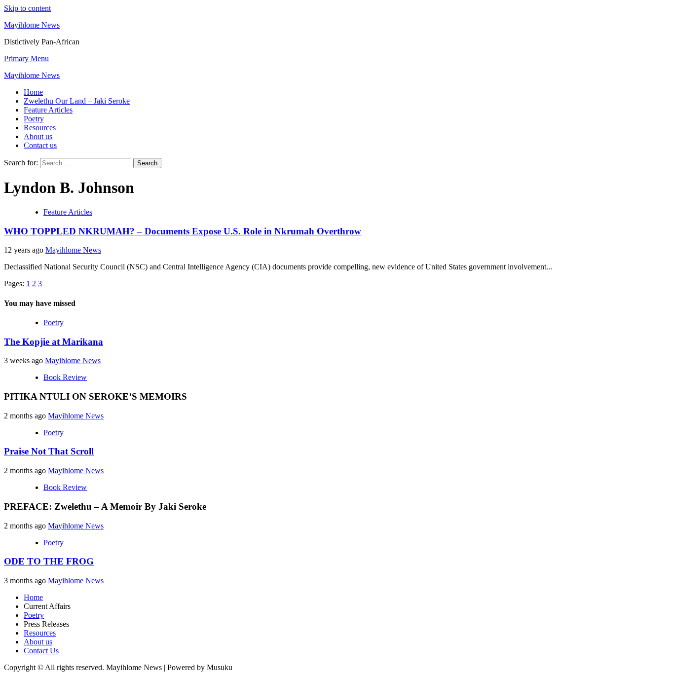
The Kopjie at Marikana (53, 342)
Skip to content (27, 8)
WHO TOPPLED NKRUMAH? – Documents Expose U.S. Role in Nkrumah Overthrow (182, 231)
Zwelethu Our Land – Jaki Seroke (77, 101)
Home (33, 92)
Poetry (34, 118)
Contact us (40, 145)
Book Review (65, 377)
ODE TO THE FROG (49, 561)
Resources (40, 127)
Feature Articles (48, 110)
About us (38, 136)
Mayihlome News (32, 25)
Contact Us (41, 650)
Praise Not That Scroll (49, 451)
